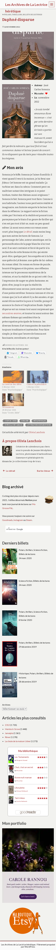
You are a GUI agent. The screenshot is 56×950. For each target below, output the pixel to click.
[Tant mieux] (11, 799)
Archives (6, 704)
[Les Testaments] (11, 759)
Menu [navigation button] (51, 4)
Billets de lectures (32, 15)
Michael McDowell (22, 791)
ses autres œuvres (11, 313)
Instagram (18, 520)
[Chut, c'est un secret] (11, 768)
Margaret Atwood (21, 760)
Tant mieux (20, 798)
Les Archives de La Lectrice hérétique (18, 944)
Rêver (7, 737)
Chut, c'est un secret (24, 767)
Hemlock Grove (12, 729)
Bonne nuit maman (23, 777)
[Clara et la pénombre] (37, 377)
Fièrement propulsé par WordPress (38, 945)
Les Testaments (22, 757)
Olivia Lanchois (37, 432)
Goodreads (7, 520)
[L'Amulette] (11, 789)
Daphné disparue (18, 19)
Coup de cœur (10, 421)
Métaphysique (39, 421)
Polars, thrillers (13, 15)
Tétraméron (8, 407)
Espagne (25, 421)
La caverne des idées (11, 384)
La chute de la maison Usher (17, 741)
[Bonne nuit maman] (11, 779)
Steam (29, 520)
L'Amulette (19, 787)
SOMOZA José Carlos (13, 425)
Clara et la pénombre (36, 384)
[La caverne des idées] (13, 377)
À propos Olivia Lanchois (22, 441)
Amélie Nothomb (21, 801)
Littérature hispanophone (39, 425)
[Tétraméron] (13, 399)
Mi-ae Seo (19, 770)
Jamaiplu (9, 733)
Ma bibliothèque (28, 750)
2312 (7, 725)
